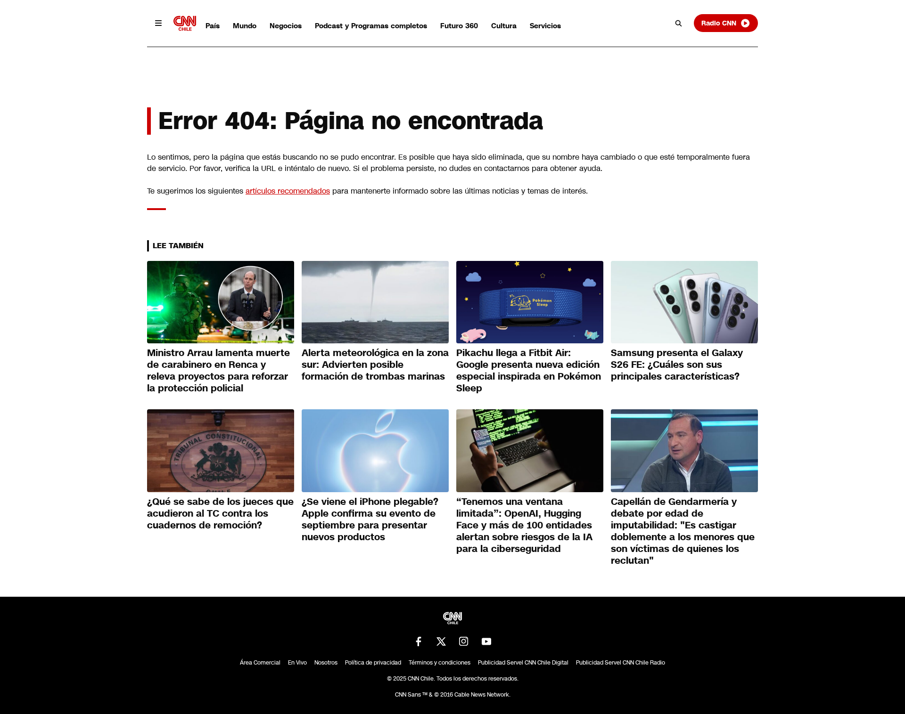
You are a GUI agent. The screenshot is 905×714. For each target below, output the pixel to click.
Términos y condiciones (439, 662)
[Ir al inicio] (184, 23)
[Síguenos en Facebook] (418, 641)
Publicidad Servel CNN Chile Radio (620, 662)
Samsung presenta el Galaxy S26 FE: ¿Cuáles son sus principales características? (677, 364)
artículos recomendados (288, 191)
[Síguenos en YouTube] (486, 641)
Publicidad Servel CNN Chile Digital (523, 662)
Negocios (286, 26)
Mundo (244, 26)
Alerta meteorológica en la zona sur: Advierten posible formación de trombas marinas (375, 364)
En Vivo (297, 662)
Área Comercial (260, 662)
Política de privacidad (373, 662)
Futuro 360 (459, 26)
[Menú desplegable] (158, 23)
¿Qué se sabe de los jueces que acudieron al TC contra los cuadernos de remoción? (220, 513)
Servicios (545, 26)
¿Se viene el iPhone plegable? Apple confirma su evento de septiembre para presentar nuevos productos (370, 519)
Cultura (504, 26)
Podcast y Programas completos (371, 26)
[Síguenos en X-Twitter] (441, 641)
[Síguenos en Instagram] (463, 641)
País (213, 26)
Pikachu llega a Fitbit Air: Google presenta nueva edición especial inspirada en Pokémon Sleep (528, 370)
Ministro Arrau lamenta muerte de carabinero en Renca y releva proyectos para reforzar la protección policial (218, 370)
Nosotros (325, 662)
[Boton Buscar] (678, 23)
